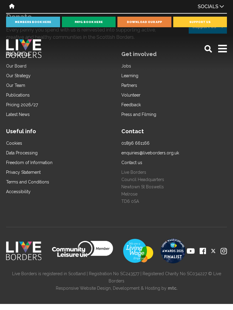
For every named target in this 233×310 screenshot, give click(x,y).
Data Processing (22, 152)
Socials (209, 6)
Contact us (131, 162)
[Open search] (208, 49)
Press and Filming (138, 114)
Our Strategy (18, 75)
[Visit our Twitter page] (213, 251)
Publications (18, 95)
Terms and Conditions (27, 182)
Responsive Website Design (83, 288)
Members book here (33, 22)
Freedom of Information (29, 162)
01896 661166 (135, 143)
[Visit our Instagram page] (224, 251)
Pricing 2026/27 (22, 104)
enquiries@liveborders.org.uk (150, 152)
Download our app (144, 22)
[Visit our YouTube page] (191, 251)
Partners (129, 85)
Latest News (18, 114)
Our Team (15, 85)
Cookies (14, 143)
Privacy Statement (23, 172)
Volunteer (130, 95)
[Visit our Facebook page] (203, 251)
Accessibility (18, 191)
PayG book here (89, 22)
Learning (129, 75)
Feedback (131, 104)
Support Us (200, 22)
